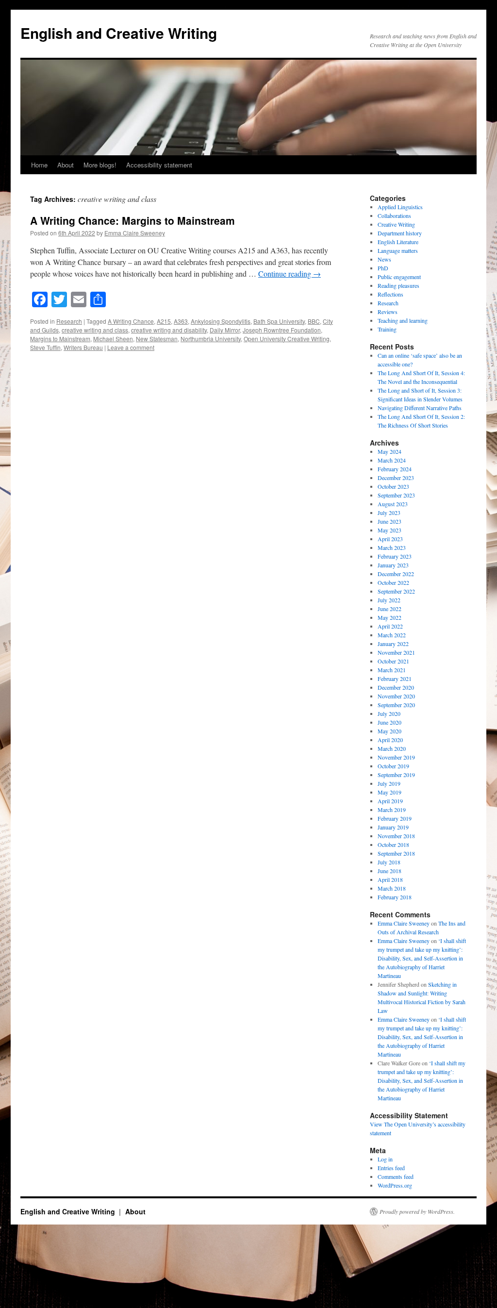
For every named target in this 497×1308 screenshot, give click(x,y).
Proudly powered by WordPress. (417, 1211)
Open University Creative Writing (287, 338)
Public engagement (399, 277)
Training (387, 329)
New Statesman (157, 338)
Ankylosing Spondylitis (220, 321)
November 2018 (396, 836)
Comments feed (396, 1176)
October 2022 (393, 582)
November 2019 (396, 757)
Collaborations (394, 215)
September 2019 (396, 774)
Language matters (398, 250)
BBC (314, 321)
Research (69, 321)
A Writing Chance (131, 321)
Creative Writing (396, 224)
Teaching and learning (403, 320)
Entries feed (391, 1168)
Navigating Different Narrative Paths (420, 408)
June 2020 (389, 722)
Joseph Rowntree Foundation (282, 330)
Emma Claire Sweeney (134, 233)
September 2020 (396, 705)
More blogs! (99, 164)
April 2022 (390, 626)
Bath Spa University (279, 321)
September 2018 (396, 853)
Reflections (390, 294)
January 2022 (393, 643)
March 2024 (392, 460)
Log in (385, 1159)
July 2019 (389, 783)
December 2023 (396, 477)
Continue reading (289, 273)
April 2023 (390, 539)
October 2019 (393, 766)
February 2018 (395, 897)
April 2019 (390, 801)
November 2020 (396, 696)
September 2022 (396, 591)
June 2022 (389, 609)
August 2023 (393, 504)
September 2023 (396, 495)
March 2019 (392, 809)
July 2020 (389, 713)
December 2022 (396, 574)
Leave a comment (130, 347)
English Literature (398, 242)
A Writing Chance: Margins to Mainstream (132, 220)
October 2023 (393, 486)
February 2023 (395, 556)
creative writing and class (95, 330)
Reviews (388, 311)
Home (39, 164)
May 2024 (389, 451)
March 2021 (392, 670)
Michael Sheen (113, 338)
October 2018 (393, 844)
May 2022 (389, 617)
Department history (400, 233)
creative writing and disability (169, 330)
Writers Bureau (83, 347)
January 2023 (393, 565)
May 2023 (389, 530)
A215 (164, 321)
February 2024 (395, 469)
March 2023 (392, 547)
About (65, 164)
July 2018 (389, 862)
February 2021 (395, 678)
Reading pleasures (398, 285)
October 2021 (393, 661)
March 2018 (392, 888)
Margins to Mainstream (60, 338)
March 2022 (392, 635)
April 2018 (390, 879)
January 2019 (393, 827)
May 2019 (389, 792)
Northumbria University (211, 338)
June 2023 (389, 521)
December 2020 (396, 687)
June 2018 (389, 871)
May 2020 (389, 731)
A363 (181, 321)
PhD (383, 268)
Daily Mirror (225, 330)
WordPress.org (395, 1185)
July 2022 (389, 600)
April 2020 (390, 740)
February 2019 (395, 818)
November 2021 (396, 652)
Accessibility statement (159, 164)
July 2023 (389, 512)
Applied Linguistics (400, 207)
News (384, 259)
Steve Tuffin (45, 347)
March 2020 (392, 748)
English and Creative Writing (118, 32)
